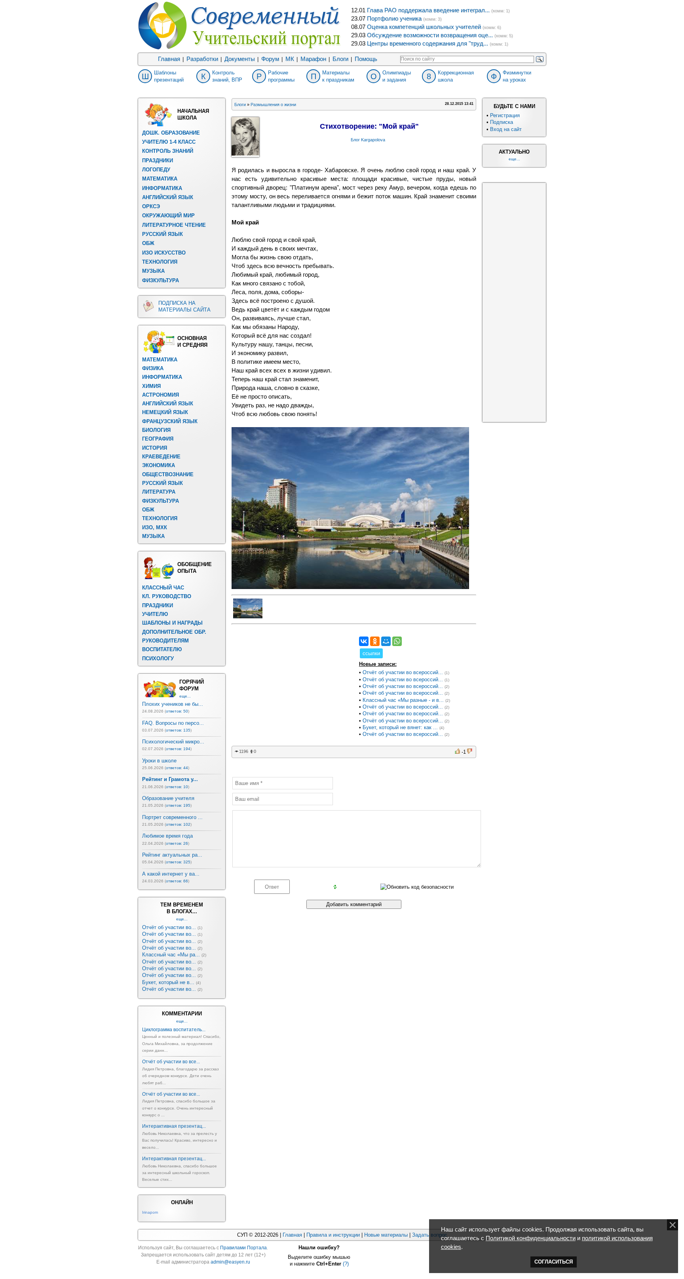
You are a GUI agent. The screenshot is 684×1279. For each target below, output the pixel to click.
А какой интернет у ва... (171, 874)
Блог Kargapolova (368, 139)
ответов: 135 (178, 730)
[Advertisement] (291, 686)
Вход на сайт (506, 129)
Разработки (202, 59)
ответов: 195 (178, 805)
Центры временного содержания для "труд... (427, 43)
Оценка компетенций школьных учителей (424, 27)
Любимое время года (167, 836)
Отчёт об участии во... (169, 927)
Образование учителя (168, 798)
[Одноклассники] (375, 641)
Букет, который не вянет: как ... (400, 727)
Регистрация (505, 115)
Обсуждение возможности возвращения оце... (430, 35)
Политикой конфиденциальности (531, 1238)
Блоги (340, 59)
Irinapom (150, 1212)
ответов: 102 (178, 824)
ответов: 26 (177, 843)
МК (289, 59)
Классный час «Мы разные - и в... (403, 700)
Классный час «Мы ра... (171, 955)
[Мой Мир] (386, 641)
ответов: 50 (177, 711)
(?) (346, 1264)
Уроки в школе (159, 761)
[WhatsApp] (397, 641)
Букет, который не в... (168, 982)
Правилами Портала (243, 1247)
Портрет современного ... (172, 817)
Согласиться (553, 1262)
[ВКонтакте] (364, 641)
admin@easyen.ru (230, 1262)
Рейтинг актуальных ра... (172, 855)
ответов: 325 (178, 862)
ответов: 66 (177, 881)
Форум (270, 59)
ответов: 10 (177, 787)
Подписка (501, 122)
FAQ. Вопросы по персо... (173, 723)
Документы (239, 59)
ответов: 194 (178, 749)
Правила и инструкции (333, 1235)
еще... (185, 696)
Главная (169, 59)
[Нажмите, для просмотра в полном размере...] (350, 587)
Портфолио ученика (394, 18)
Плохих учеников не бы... (172, 704)
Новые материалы (386, 1235)
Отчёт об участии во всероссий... (403, 672)
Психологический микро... (173, 742)
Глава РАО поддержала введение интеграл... (428, 10)
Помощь (366, 59)
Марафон (313, 59)
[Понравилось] (458, 751)
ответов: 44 (177, 768)
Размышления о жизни (273, 104)
